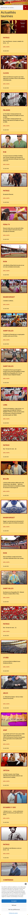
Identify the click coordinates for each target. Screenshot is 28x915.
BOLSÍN (6, 479)
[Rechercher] (25, 7)
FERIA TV (6, 224)
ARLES (5, 693)
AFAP (5, 730)
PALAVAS (6, 110)
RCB (4, 152)
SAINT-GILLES (8, 331)
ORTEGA (6, 770)
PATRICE (6, 38)
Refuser (14, 905)
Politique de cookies (13, 913)
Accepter (14, 901)
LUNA (5, 405)
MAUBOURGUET (9, 297)
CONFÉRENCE (8, 880)
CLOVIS (6, 73)
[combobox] (11, 7)
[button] (25, 884)
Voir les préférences (14, 909)
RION (5, 261)
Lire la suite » (6, 46)
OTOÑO (6, 658)
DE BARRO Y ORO (9, 807)
